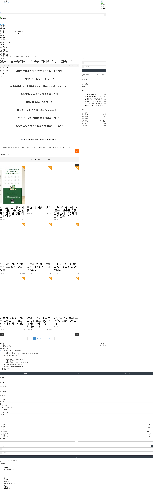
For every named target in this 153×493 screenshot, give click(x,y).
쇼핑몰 (17, 33)
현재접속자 (7, 488)
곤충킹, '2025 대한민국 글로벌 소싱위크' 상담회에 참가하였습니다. (12, 322)
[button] (77, 165)
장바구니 (6, 478)
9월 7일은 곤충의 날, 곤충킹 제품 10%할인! (66, 320)
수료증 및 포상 (4, 48)
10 (52, 339)
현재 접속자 (85, 113)
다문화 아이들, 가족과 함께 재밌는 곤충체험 (97, 100)
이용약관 (2, 343)
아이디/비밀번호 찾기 (9, 469)
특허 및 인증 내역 (5, 42)
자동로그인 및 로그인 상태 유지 (9, 461)
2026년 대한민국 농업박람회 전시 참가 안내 (97, 105)
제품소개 (2, 28)
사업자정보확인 (10, 361)
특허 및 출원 (3, 46)
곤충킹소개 (3, 26)
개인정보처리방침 (5, 345)
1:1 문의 (6, 485)
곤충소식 (17, 30)
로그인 (103, 4)
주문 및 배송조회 (8, 481)
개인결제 (6, 480)
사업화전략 (3, 39)
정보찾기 (127, 373)
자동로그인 (86, 74)
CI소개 (2, 32)
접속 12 (103, 8)
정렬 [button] (77, 334)
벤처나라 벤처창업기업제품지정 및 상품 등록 (12, 267)
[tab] (76, 399)
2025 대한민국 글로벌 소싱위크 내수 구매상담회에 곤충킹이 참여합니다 (39, 322)
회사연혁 (2, 37)
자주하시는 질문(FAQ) (10, 483)
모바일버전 (103, 345)
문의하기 (102, 343)
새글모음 (6, 487)
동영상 (2, 53)
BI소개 (2, 33)
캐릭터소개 (3, 35)
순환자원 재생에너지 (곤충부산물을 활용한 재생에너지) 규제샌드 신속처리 (66, 211)
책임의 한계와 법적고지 (6, 348)
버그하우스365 (19, 31)
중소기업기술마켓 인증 (39, 208)
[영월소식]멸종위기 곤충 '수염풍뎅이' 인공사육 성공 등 (100, 103)
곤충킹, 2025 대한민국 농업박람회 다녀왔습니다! (66, 267)
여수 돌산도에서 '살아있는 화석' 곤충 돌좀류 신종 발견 (100, 101)
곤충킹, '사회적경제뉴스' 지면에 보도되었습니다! (38, 267)
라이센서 (2, 44)
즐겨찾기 (6, 1)
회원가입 (103, 6)
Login (94, 71)
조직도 (2, 30)
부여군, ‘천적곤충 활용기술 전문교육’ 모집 (97, 98)
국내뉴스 (2, 49)
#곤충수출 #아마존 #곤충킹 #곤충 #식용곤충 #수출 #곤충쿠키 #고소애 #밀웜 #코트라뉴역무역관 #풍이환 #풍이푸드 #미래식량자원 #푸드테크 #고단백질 (36, 147)
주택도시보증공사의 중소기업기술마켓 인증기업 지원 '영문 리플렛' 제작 (12, 211)
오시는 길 (2, 41)
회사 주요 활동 (4, 51)
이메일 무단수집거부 (6, 347)
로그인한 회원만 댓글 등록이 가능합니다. (39, 159)
